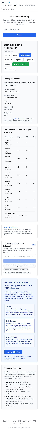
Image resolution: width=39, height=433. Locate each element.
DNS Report (22, 421)
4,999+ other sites (18, 119)
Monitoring (5, 9)
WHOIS (4, 5)
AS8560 (14, 91)
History (7, 64)
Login (12, 9)
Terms (16, 424)
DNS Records (25, 55)
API (29, 421)
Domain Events (30, 5)
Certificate (9, 60)
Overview (6, 421)
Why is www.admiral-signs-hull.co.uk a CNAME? (17, 272)
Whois (7, 55)
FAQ (34, 421)
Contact (22, 424)
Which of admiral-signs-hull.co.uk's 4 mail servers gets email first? (19, 265)
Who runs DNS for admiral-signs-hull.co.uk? (16, 269)
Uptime (21, 5)
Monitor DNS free (13, 352)
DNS (15, 5)
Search (19, 35)
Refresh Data (9, 69)
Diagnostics (29, 60)
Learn (14, 421)
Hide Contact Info (21, 64)
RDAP (10, 5)
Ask (19, 261)
